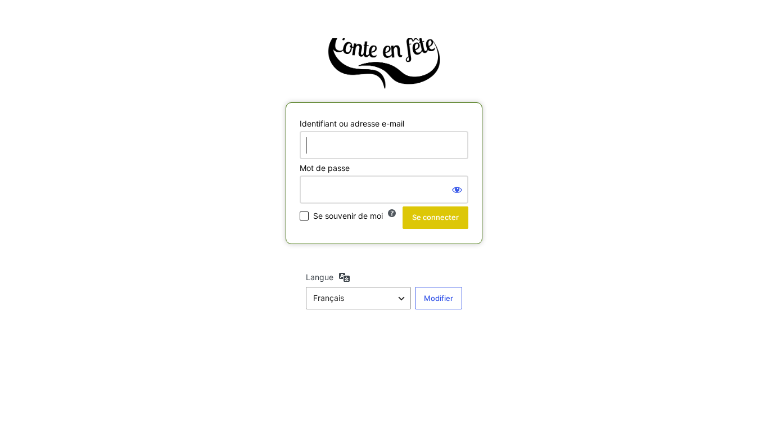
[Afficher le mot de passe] (457, 189)
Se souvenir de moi (348, 215)
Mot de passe (325, 168)
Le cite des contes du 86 (384, 63)
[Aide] (392, 213)
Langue (319, 277)
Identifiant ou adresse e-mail (352, 123)
